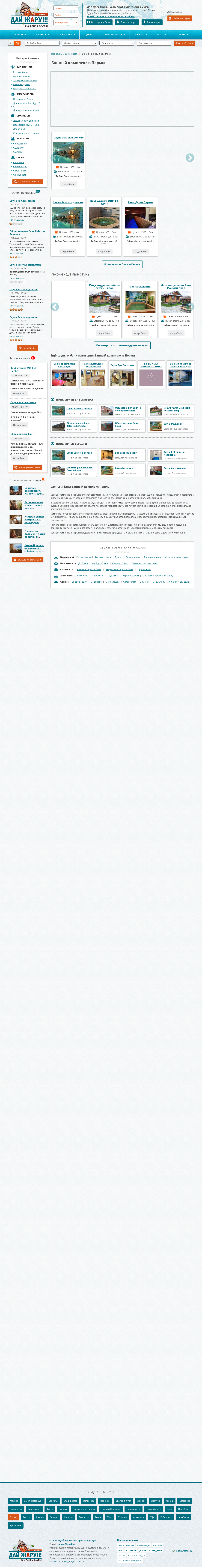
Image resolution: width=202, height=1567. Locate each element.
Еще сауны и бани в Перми (122, 264)
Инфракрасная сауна (24, 88)
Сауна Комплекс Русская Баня (93, 365)
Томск (98, 1517)
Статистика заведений (130, 1560)
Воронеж (105, 1500)
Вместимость (110, 34)
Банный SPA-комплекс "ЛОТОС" (151, 365)
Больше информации (29, 559)
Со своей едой (79, 581)
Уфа (152, 1517)
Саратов (68, 1517)
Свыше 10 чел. (120, 563)
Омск (169, 1508)
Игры (179, 34)
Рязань (40, 1517)
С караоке (96, 581)
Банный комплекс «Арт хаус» (64, 365)
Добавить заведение (150, 1550)
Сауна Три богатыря (122, 365)
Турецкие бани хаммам (127, 557)
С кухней (144, 581)
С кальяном (19, 174)
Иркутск (155, 1500)
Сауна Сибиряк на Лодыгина (174, 453)
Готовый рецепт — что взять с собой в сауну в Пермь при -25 (34, 549)
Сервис (137, 34)
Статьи (121, 1555)
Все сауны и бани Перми (64, 53)
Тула (109, 1517)
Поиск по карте (128, 22)
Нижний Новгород (111, 1508)
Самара (54, 1517)
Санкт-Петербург (33, 1500)
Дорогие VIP (19, 128)
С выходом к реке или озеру (158, 575)
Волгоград (88, 1500)
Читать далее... (17, 219)
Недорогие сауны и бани (26, 124)
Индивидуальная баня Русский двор (104, 286)
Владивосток (70, 1500)
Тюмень (122, 1517)
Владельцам (153, 22)
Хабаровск (166, 1517)
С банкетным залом (179, 581)
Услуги (158, 34)
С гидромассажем (129, 575)
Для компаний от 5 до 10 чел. (25, 105)
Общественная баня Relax (126, 424)
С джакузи (18, 147)
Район (17, 34)
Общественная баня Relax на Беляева (27, 233)
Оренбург (183, 1508)
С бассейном (20, 143)
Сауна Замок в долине (23, 289)
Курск (50, 1508)
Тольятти (84, 1517)
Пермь (13, 1517)
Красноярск (34, 1508)
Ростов (26, 1517)
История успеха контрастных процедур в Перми (34, 521)
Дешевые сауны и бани (26, 120)
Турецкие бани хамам (25, 80)
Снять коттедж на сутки (26, 133)
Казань (169, 1500)
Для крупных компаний (26, 110)
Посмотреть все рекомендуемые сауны (122, 345)
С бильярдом (20, 166)
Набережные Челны (84, 1508)
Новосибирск (153, 1508)
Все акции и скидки (29, 467)
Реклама (157, 1545)
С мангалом (19, 170)
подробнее (68, 184)
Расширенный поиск (29, 181)
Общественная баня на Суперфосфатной (128, 409)
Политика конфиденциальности (66, 1561)
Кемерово (184, 1500)
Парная (38, 34)
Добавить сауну (181, 18)
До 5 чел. (83, 563)
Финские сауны (21, 76)
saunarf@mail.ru (66, 1544)
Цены (86, 34)
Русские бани (20, 72)
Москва (14, 1500)
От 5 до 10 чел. (100, 563)
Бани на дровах (21, 84)
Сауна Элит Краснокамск (25, 264)
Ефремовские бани (22, 433)
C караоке (18, 162)
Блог (120, 1550)
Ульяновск (138, 1517)
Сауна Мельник (68, 286)
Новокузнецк (133, 1508)
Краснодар (16, 1508)
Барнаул (53, 1500)
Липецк (63, 1508)
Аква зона (62, 34)
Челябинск (183, 1517)
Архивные (131, 1550)
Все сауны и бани (100, 22)
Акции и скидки (136, 1555)
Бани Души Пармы (140, 202)
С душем (17, 151)
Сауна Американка (175, 468)
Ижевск (141, 1500)
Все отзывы (29, 347)
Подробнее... (19, 393)
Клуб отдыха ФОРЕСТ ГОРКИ (23, 369)
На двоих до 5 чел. (23, 99)
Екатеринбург (123, 1500)
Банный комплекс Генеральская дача (180, 365)
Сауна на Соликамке (22, 200)
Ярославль (15, 1525)
